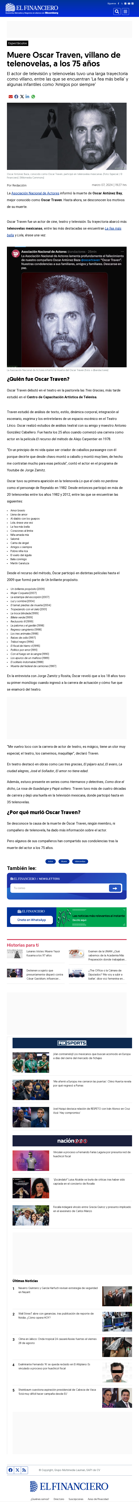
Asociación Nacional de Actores (35, 193)
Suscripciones (76, 1499)
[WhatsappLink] (67, 917)
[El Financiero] (32, 8)
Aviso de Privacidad (98, 1499)
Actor (50, 861)
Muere (64, 861)
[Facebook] (119, 3)
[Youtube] (130, 3)
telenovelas (80, 861)
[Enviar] (115, 888)
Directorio (59, 1499)
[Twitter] (122, 3)
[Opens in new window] (31, 1062)
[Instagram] (126, 3)
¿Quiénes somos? (40, 1499)
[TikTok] (133, 3)
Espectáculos (17, 43)
